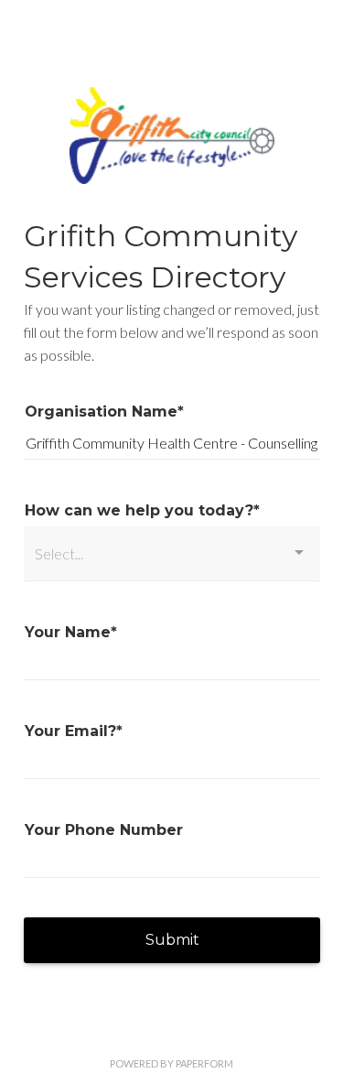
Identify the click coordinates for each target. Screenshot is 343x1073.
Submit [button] (172, 939)
